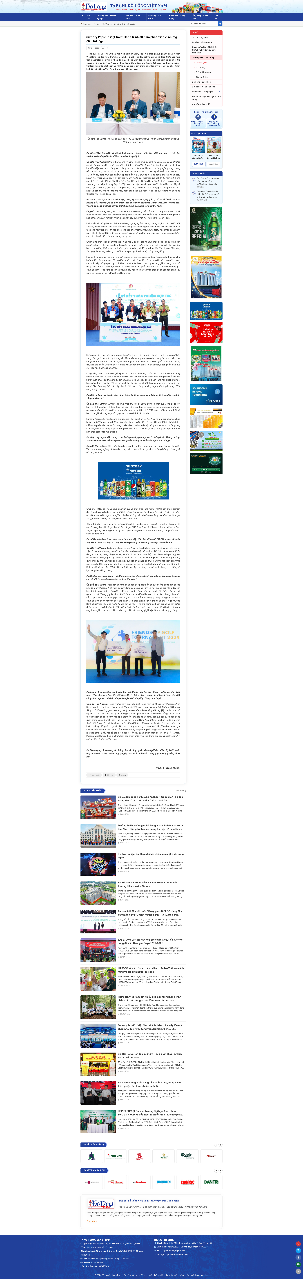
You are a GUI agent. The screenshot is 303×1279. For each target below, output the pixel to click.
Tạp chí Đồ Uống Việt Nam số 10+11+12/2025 (213, 156)
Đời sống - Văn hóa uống (203, 87)
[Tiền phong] (139, 1182)
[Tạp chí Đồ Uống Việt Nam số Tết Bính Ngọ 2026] (198, 145)
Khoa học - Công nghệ (177, 17)
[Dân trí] (211, 1182)
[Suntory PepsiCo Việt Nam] (206, 311)
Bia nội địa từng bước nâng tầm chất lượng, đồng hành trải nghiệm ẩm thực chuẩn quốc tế (149, 1084)
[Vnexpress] (91, 1182)
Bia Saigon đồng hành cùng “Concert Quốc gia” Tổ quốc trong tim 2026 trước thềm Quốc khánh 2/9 (150, 799)
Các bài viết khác (92, 790)
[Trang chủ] (82, 16)
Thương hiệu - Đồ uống (111, 24)
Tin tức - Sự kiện (200, 37)
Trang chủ (87, 24)
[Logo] (94, 6)
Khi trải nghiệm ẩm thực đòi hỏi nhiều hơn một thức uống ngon (151, 856)
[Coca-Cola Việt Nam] (206, 332)
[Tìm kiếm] (220, 23)
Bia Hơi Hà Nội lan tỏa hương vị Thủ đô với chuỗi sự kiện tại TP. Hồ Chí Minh (150, 1056)
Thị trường (200, 67)
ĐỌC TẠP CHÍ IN (199, 133)
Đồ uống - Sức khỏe (154, 17)
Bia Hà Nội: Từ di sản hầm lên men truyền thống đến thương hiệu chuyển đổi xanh (147, 884)
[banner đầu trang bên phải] (197, 7)
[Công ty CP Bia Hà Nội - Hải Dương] (206, 277)
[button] (192, 149)
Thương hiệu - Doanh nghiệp (106, 17)
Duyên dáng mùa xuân (206, 181)
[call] (298, 1244)
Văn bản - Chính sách (133, 17)
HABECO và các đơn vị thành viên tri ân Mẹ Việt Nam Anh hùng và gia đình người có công (151, 970)
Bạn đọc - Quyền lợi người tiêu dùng (206, 98)
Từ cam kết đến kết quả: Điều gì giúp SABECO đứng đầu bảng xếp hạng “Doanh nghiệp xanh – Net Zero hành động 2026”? (150, 913)
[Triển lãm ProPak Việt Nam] (206, 463)
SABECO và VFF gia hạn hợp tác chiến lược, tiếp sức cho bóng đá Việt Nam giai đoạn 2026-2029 (150, 941)
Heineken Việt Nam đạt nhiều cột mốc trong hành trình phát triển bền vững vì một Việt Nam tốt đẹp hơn (149, 998)
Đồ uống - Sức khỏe (201, 82)
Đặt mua (198, 164)
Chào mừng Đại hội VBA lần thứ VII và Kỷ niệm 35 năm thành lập (204, 50)
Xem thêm (180, 791)
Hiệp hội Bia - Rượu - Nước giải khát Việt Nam (214, 124)
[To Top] (298, 1271)
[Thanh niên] (163, 1182)
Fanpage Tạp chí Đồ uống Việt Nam (198, 124)
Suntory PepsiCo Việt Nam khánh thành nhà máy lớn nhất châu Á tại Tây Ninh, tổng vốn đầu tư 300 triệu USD (151, 1027)
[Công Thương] (116, 1182)
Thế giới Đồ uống (203, 72)
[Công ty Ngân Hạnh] (206, 441)
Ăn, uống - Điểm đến (200, 17)
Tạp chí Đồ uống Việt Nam (176, 1254)
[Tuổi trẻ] (187, 1182)
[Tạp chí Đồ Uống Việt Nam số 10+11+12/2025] (214, 145)
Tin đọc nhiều (198, 174)
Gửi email (110, 775)
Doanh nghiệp (129, 24)
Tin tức (88, 17)
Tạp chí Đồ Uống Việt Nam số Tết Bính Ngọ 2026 (198, 156)
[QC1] (206, 229)
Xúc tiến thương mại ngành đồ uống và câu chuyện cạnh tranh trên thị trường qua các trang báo (208, 197)
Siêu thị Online (202, 77)
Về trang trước (95, 775)
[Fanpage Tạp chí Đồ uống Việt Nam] (198, 117)
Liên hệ (216, 17)
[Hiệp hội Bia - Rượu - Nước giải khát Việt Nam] (214, 117)
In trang (123, 775)
